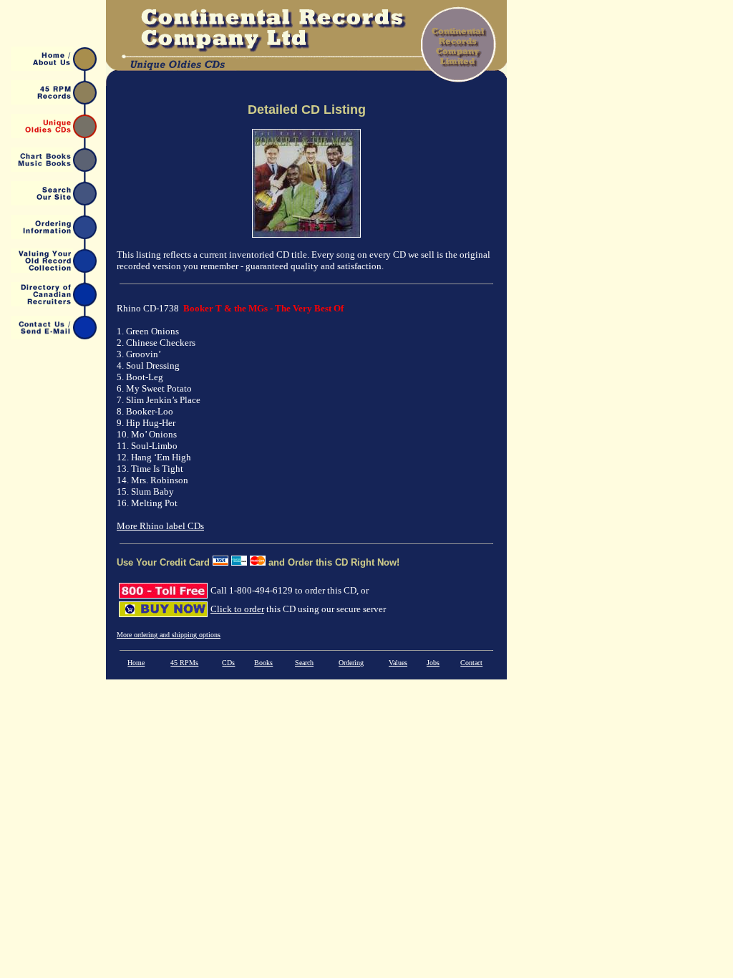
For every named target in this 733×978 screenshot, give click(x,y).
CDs (228, 663)
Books (263, 663)
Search (304, 663)
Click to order (237, 609)
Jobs (433, 663)
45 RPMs (184, 663)
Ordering (351, 663)
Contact (471, 663)
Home (136, 663)
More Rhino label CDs (160, 526)
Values (398, 663)
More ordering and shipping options (168, 635)
